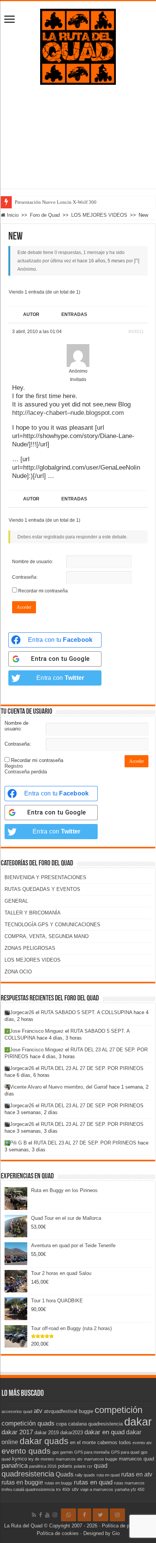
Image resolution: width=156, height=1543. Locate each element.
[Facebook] (40, 1514)
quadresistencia (28, 1474)
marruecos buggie (100, 1459)
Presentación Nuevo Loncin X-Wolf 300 (56, 202)
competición (118, 1410)
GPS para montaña (91, 1452)
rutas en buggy (58, 1483)
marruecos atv (69, 1459)
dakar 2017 (17, 1432)
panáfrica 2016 (42, 1466)
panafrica (15, 1465)
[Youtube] (47, 1514)
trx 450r (63, 1489)
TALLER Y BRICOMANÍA (33, 913)
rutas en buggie (22, 1482)
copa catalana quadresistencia (89, 1424)
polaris (65, 1466)
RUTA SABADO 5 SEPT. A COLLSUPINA (86, 1012)
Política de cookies (58, 1533)
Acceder (24, 607)
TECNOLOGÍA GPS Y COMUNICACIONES (52, 924)
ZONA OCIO (18, 972)
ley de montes (41, 1459)
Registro (14, 766)
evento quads (26, 1451)
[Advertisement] (78, 142)
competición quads (28, 1423)
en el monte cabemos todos (100, 1442)
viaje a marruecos (96, 1489)
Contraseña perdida (26, 772)
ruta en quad (108, 1475)
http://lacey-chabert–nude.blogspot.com (68, 412)
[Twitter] (100, 1514)
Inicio (12, 215)
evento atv (142, 1442)
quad (101, 1465)
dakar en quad (104, 1432)
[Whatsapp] (68, 1514)
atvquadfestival (60, 1411)
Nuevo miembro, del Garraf (78, 1087)
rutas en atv (136, 1474)
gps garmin (62, 1452)
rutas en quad (93, 1482)
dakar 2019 (46, 1432)
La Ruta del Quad (23, 1526)
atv (38, 1410)
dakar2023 (71, 1432)
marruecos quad (136, 1459)
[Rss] (34, 1514)
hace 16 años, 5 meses (101, 261)
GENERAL (16, 901)
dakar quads (44, 1441)
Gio (116, 1533)
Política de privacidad (125, 1526)
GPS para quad (125, 1452)
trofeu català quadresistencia (28, 1489)
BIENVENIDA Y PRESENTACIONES (45, 877)
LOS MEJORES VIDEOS (99, 215)
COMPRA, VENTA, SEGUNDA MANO (47, 936)
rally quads (85, 1475)
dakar (138, 1421)
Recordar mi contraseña (43, 591)
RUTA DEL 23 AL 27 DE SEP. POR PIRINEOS (92, 1068)
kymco (19, 1459)
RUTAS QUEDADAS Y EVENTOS (42, 889)
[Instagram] (117, 1514)
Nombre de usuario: (32, 561)
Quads (64, 1474)
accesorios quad (17, 1411)
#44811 (136, 331)
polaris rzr (83, 1466)
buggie (86, 1411)
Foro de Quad (45, 215)
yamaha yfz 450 (129, 1489)
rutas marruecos (129, 1483)
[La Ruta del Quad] (78, 45)
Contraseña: (24, 577)
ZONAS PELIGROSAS (30, 948)
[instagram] (55, 1514)
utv (75, 1489)
